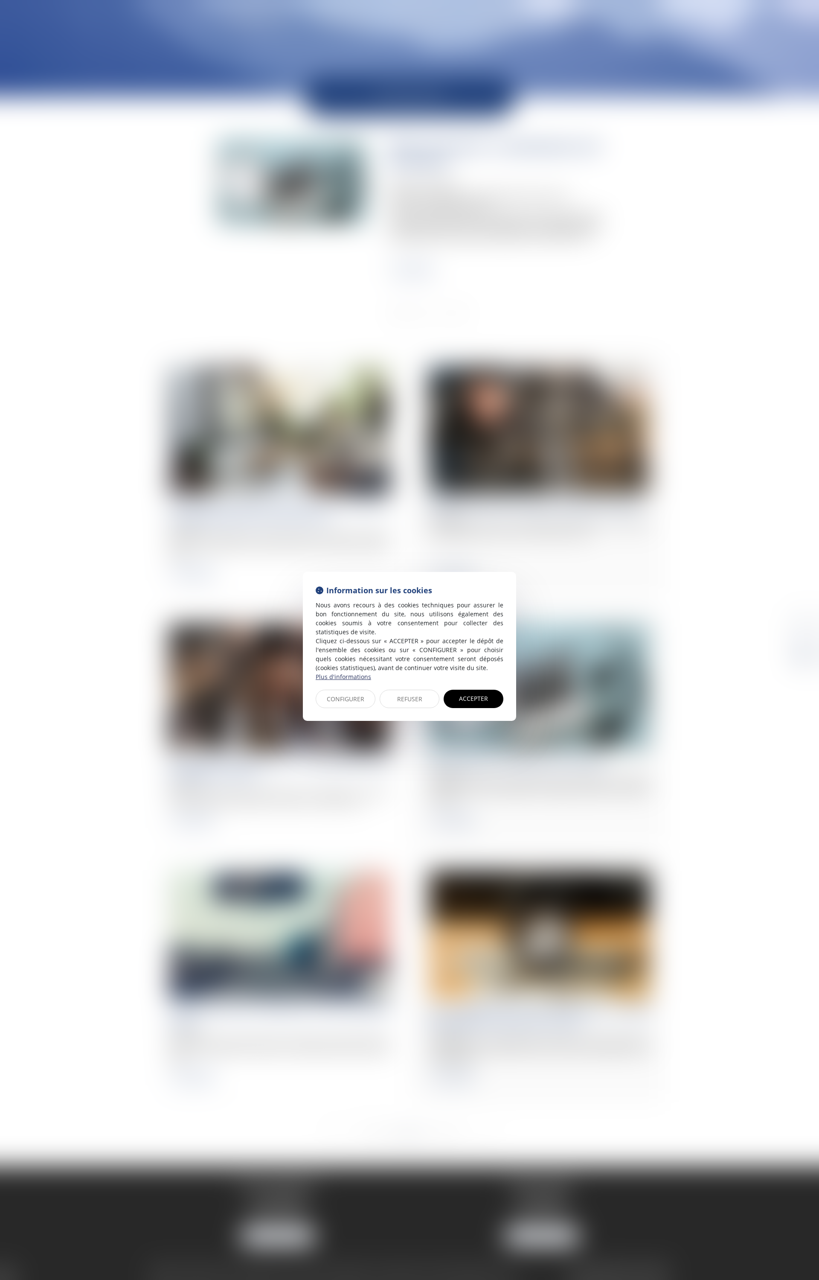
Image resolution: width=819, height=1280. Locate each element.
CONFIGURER (345, 699)
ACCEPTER (473, 698)
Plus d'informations (343, 677)
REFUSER (409, 699)
